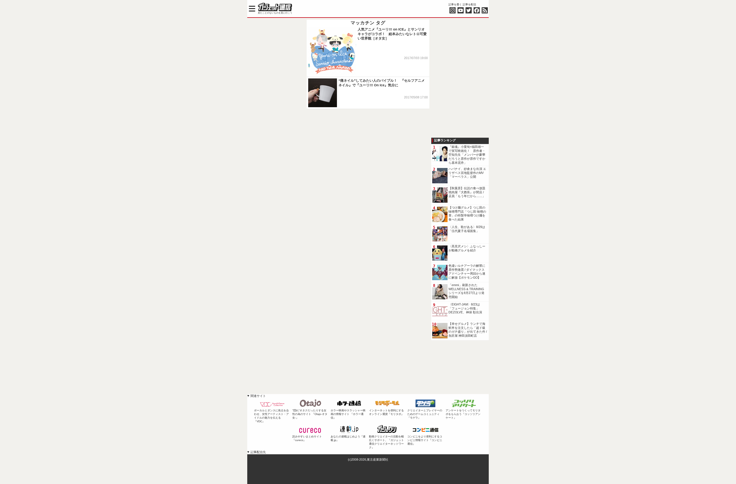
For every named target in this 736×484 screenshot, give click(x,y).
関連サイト (258, 396)
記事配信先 (258, 452)
